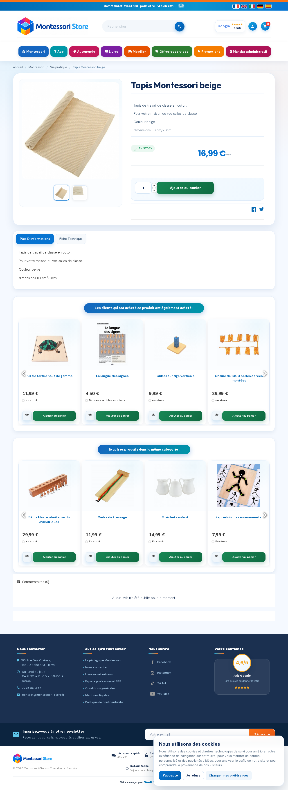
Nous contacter (96, 667)
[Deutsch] (260, 6)
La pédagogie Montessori (103, 660)
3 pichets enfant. (175, 517)
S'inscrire (262, 734)
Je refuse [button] (193, 775)
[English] (244, 6)
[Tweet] (261, 209)
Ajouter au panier (185, 187)
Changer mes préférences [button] (229, 775)
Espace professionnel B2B (103, 681)
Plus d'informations (35, 239)
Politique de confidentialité (104, 702)
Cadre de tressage (112, 517)
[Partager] (254, 209)
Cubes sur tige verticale (176, 376)
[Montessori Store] (52, 26)
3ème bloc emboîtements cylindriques (49, 519)
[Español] (268, 6)
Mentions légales (97, 695)
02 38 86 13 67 (31, 688)
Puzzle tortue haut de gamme (49, 376)
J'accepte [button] (170, 775)
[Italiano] (252, 6)
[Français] (236, 6)
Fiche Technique (71, 239)
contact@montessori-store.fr (43, 695)
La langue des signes (112, 376)
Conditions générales (100, 688)
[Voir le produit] (27, 416)
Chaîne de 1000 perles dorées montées (239, 378)
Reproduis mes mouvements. (239, 517)
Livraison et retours (99, 674)
